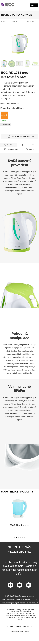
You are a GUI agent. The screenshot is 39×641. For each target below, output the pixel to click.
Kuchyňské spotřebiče (10, 21)
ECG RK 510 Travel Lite (20, 525)
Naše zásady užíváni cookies (20, 631)
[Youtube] (19, 585)
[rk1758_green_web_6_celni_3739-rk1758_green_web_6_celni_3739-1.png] (19, 43)
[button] (14, 537)
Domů (2, 21)
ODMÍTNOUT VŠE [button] (27, 626)
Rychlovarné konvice (21, 21)
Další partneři (6, 124)
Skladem (4, 120)
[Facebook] (10, 585)
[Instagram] (28, 585)
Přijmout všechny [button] (14, 626)
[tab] (8, 145)
